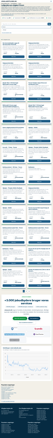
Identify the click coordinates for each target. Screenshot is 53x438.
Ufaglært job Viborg (32, 424)
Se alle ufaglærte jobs (6, 32)
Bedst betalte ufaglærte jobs (7, 386)
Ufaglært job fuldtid (5, 395)
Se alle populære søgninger (8, 401)
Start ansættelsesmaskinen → (26, 322)
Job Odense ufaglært (6, 432)
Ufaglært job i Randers (33, 429)
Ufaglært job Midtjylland (33, 432)
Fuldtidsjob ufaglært (5, 388)
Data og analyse (22, 417)
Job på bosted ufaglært (6, 390)
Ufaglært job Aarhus (41, 410)
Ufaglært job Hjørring (41, 416)
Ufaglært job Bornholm (33, 426)
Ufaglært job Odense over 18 (7, 431)
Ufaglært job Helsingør (41, 417)
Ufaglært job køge (5, 397)
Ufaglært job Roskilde (6, 426)
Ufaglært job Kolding (41, 415)
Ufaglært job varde (5, 398)
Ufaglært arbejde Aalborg (33, 430)
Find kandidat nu (34, 318)
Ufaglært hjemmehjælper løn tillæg (8, 392)
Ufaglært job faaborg (5, 396)
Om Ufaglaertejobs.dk (24, 410)
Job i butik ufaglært (41, 418)
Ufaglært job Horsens (6, 424)
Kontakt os (21, 411)
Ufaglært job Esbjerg (41, 412)
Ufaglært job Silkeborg (6, 429)
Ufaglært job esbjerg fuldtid (7, 394)
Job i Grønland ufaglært (33, 427)
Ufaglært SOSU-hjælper (42, 419)
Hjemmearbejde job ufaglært (7, 389)
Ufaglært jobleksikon (23, 413)
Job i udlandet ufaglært (33, 425)
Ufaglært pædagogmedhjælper (8, 430)
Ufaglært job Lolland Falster (34, 431)
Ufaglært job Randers (41, 413)
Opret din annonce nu (20, 318)
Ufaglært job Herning (5, 427)
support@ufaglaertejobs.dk (7, 14)
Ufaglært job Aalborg (41, 411)
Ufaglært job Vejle (5, 425)
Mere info (14, 56)
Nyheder (21, 412)
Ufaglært (3, 391)
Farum (4, 26)
